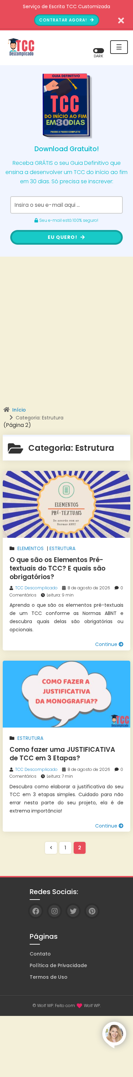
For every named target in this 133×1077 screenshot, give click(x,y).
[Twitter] (73, 911)
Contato (40, 953)
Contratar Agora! (63, 20)
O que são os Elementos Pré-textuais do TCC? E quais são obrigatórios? (57, 568)
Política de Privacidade (58, 965)
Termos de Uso (49, 977)
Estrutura (62, 548)
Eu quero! (63, 237)
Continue (107, 644)
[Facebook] (36, 911)
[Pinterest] (92, 911)
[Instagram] (54, 911)
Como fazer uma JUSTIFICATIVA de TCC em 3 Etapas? (62, 754)
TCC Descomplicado (36, 588)
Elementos (30, 548)
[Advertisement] (66, 336)
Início (19, 409)
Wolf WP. (92, 1005)
